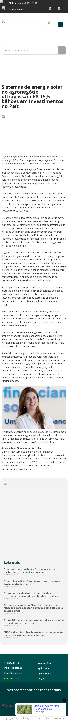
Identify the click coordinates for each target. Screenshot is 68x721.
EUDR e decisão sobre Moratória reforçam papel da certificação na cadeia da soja (34, 633)
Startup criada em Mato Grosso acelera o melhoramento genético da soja (30, 570)
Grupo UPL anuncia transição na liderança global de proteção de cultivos (34, 621)
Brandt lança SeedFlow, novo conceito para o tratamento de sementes (32, 582)
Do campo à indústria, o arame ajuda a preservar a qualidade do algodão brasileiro (31, 594)
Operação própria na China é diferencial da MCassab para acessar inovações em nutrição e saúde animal (33, 607)
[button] (60, 24)
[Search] (62, 50)
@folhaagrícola (13, 705)
